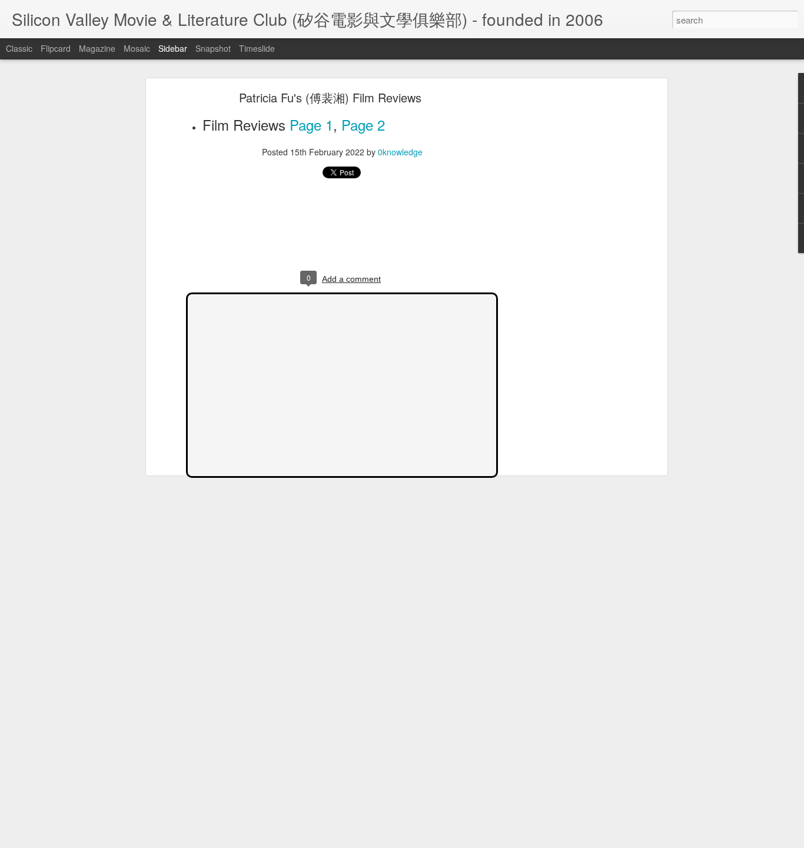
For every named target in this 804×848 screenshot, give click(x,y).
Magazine (97, 48)
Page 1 (311, 124)
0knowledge (400, 152)
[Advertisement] (563, 280)
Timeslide (257, 48)
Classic (19, 48)
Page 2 (363, 124)
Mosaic (137, 48)
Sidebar (172, 48)
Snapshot (213, 48)
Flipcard (56, 48)
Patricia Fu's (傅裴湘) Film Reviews (330, 97)
